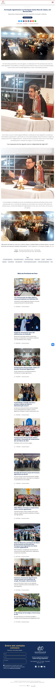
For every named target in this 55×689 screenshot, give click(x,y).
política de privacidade (15, 668)
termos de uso (41, 682)
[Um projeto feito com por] (27, 684)
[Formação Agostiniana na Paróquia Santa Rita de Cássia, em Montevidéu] (27, 43)
